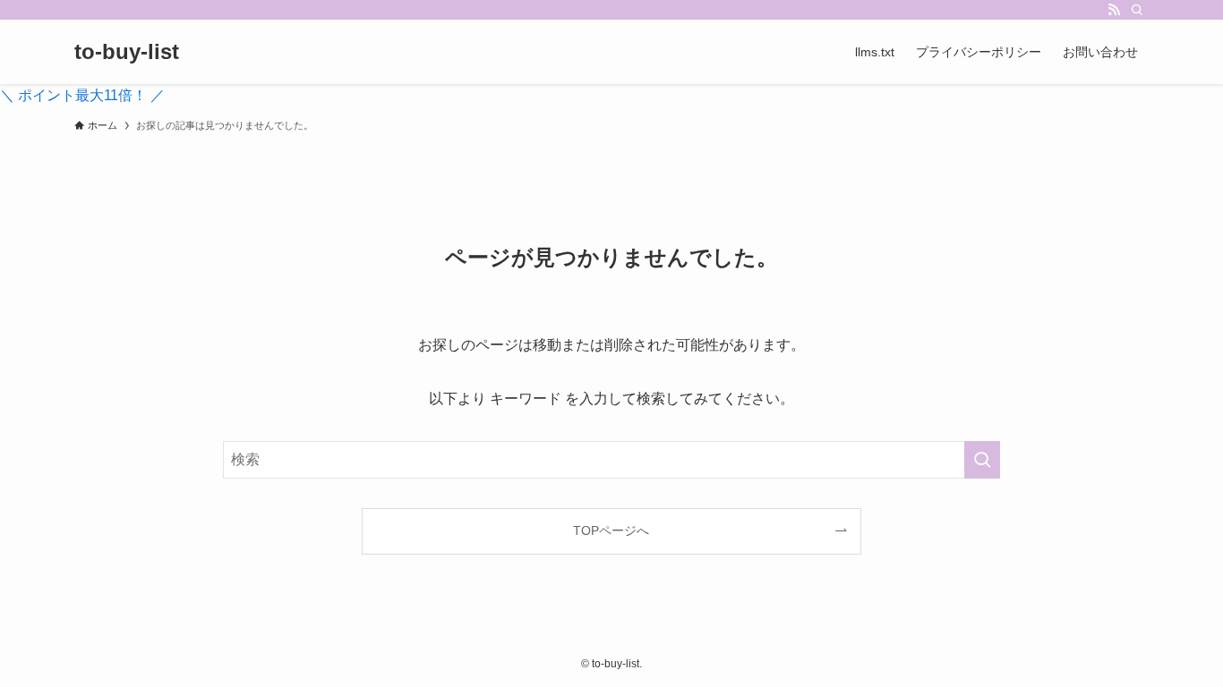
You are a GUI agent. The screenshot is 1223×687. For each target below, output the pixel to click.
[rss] (1113, 10)
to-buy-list (126, 52)
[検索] (1137, 10)
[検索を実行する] (982, 460)
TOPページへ (611, 530)
